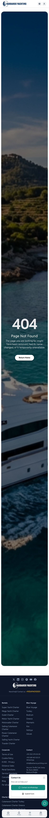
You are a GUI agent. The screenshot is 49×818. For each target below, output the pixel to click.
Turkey (29, 711)
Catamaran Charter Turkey (13, 801)
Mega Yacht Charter (10, 711)
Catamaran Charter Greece (13, 805)
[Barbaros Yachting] (14, 4)
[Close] (44, 778)
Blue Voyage (31, 707)
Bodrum (29, 715)
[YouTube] (31, 679)
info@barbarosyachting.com (36, 763)
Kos (27, 726)
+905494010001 (33, 691)
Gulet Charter (8, 715)
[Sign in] (44, 4)
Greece (29, 719)
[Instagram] (22, 679)
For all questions (9, 785)
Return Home (24, 357)
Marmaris (30, 722)
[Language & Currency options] (39, 4)
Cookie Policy (7, 758)
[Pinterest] (26, 679)
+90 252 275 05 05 (33, 754)
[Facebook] (35, 679)
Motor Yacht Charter (10, 719)
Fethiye (29, 730)
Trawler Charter (8, 743)
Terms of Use (7, 754)
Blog (4, 781)
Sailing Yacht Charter (11, 739)
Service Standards (9, 773)
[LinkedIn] (18, 679)
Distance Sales (8, 766)
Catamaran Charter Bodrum (13, 809)
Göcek (29, 734)
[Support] (44, 803)
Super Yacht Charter (10, 707)
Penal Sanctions (8, 769)
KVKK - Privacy (8, 762)
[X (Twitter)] (14, 679)
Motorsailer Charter (10, 722)
